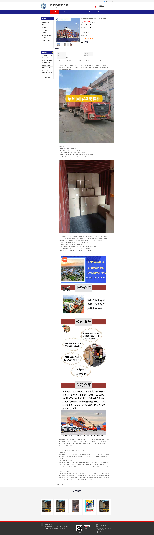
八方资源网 (51, 528)
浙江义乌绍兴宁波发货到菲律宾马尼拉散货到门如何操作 (109, 514)
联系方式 (99, 11)
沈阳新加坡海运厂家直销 (46, 75)
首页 (46, 15)
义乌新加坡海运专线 (46, 35)
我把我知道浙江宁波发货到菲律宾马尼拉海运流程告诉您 (47, 72)
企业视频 (63, 11)
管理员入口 (59, 528)
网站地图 (63, 528)
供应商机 (54, 11)
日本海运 (44, 27)
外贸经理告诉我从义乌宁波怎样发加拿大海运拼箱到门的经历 (96, 514)
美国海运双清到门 (46, 30)
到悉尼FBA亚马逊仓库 (46, 67)
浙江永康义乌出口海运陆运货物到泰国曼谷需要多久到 (80, 514)
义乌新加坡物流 (45, 22)
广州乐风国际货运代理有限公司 (57, 526)
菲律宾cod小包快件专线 (46, 57)
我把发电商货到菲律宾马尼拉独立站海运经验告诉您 (47, 60)
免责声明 (55, 528)
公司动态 (81, 11)
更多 (52, 52)
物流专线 (44, 32)
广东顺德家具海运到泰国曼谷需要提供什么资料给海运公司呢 (47, 65)
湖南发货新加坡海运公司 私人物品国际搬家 (64, 514)
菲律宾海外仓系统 (45, 70)
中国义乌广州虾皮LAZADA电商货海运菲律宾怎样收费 (47, 62)
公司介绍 (72, 11)
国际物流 (44, 24)
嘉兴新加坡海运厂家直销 (46, 77)
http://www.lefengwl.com (61, 484)
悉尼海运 (44, 37)
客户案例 (90, 11)
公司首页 (45, 11)
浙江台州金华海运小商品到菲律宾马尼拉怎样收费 (47, 55)
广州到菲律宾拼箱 (55, 15)
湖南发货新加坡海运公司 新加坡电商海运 (49, 514)
